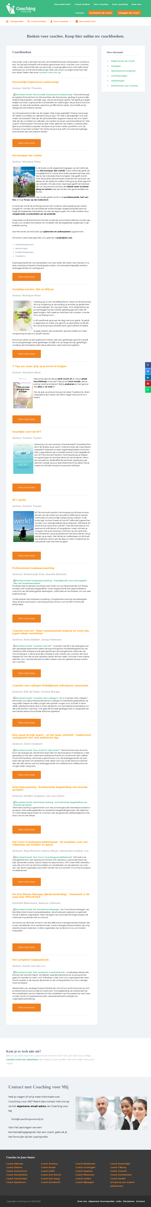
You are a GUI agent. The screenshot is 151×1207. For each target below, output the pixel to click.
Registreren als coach (123, 61)
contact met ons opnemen (22, 1059)
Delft (48, 1171)
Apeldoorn (16, 1182)
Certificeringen (119, 76)
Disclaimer (128, 1201)
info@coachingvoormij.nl (27, 1119)
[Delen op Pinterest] (148, 385)
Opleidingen (117, 80)
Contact (79, 13)
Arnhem (49, 1163)
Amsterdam (16, 1178)
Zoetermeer (121, 1174)
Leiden (83, 1178)
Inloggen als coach (129, 13)
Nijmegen (85, 1182)
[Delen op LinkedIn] (148, 379)
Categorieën (16, 21)
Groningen (85, 1167)
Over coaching (120, 4)
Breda (48, 1167)
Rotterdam (120, 1163)
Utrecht (118, 1171)
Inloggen (116, 66)
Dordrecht (50, 1182)
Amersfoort (16, 1171)
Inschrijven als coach (101, 13)
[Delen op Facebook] (148, 367)
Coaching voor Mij (19, 1101)
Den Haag (50, 1178)
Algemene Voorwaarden (101, 1201)
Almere (14, 1167)
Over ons (136, 4)
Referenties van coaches (124, 85)
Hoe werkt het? (62, 4)
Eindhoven (85, 1163)
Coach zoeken (82, 4)
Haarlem (84, 1171)
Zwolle (117, 1178)
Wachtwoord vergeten (123, 71)
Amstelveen (17, 1174)
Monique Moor (31, 161)
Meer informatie (26, 143)
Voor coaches (101, 4)
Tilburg (118, 1167)
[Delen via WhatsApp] (148, 392)
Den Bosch (51, 1174)
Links (119, 1201)
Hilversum (85, 1174)
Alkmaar (14, 1163)
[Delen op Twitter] (148, 373)
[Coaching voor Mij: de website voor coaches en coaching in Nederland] (21, 8)
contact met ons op (50, 72)
